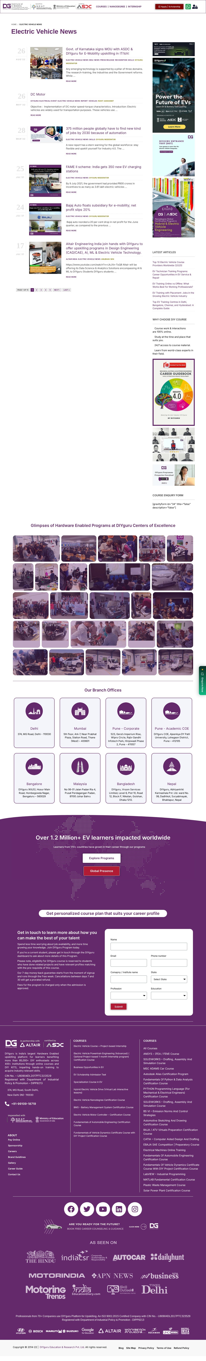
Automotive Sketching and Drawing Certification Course (165, 1122)
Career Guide (15, 1168)
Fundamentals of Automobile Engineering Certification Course (102, 1124)
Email (113, 955)
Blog (121, 1348)
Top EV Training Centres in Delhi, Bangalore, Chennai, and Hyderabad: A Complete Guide (173, 305)
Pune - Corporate (125, 728)
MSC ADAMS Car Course (158, 1068)
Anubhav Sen (107, 259)
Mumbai (80, 728)
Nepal (171, 784)
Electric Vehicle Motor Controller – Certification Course (102, 1114)
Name (114, 939)
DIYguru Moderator (106, 139)
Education (156, 988)
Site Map (131, 1348)
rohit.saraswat (106, 101)
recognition (121, 60)
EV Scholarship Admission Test (90, 1074)
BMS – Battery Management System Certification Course (103, 1107)
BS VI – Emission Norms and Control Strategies (165, 1113)
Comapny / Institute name (124, 972)
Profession (116, 988)
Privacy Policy (146, 1348)
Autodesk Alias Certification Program (165, 1074)
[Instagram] (135, 1209)
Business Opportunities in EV (89, 1067)
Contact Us (14, 1174)
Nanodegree (117, 6)
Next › (57, 290)
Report (84, 101)
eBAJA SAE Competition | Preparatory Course (171, 1144)
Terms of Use (164, 1348)
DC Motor (38, 94)
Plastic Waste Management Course (164, 1185)
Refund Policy (181, 1348)
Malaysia (80, 784)
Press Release (107, 60)
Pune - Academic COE (172, 728)
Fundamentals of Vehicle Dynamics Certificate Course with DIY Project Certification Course (104, 1134)
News (96, 60)
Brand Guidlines (17, 1157)
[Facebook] (71, 1209)
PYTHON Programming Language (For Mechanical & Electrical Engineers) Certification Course (166, 1092)
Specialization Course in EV (88, 1082)
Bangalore (34, 784)
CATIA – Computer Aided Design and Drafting (171, 1139)
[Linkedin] (119, 1209)
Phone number (158, 955)
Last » (67, 290)
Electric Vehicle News (77, 60)
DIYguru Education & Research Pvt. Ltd (62, 1347)
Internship (134, 6)
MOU (91, 60)
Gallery (12, 1162)
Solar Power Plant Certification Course (166, 1190)
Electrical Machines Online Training (164, 1150)
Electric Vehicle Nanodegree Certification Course (99, 1100)
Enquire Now (202, 685)
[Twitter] (87, 1209)
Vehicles (93, 101)
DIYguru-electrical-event (44, 101)
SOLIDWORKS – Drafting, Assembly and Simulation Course (167, 1061)
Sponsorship (15, 1145)
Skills (131, 60)
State (154, 972)
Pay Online (14, 1139)
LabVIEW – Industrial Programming (164, 1174)
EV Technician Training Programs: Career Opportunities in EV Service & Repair (172, 274)
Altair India (71, 259)
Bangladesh (126, 784)
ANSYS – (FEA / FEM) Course (161, 1053)
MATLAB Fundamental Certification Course (169, 1179)
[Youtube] (103, 1209)
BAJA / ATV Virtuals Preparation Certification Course (170, 1131)
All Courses (150, 1048)
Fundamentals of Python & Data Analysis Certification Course (167, 1081)
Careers (12, 1151)
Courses (101, 6)
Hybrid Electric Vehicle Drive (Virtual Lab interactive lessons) (101, 1091)
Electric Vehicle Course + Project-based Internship (100, 1046)
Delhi (34, 728)
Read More (71, 81)
